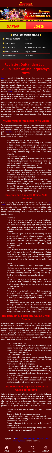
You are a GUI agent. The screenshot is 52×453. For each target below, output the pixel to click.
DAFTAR (13, 26)
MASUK (6, 451)
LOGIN (39, 26)
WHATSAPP (32, 451)
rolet (10, 92)
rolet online (9, 132)
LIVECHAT (45, 451)
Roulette (4, 78)
